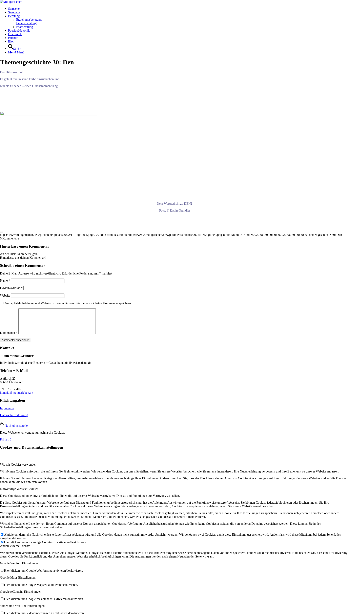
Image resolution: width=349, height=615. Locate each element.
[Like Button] (1, 232)
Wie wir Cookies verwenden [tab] (18, 464)
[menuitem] (178, 9)
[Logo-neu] (11, 1)
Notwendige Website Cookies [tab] (19, 489)
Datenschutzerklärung (14, 415)
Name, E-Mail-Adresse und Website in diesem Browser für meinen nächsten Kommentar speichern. (68, 303)
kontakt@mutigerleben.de (16, 392)
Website (5, 295)
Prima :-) (5, 439)
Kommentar (9, 332)
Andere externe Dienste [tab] (15, 546)
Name (5, 280)
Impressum (7, 408)
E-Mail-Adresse (11, 288)
